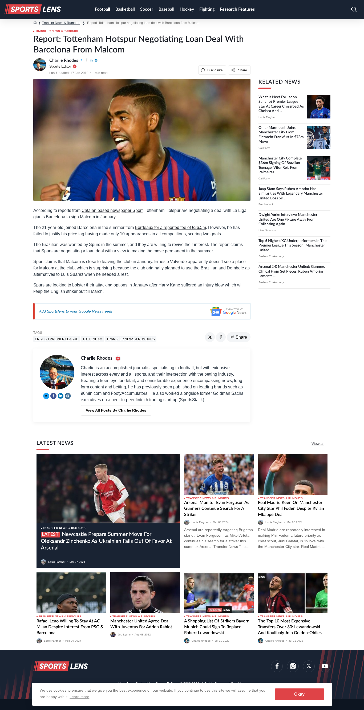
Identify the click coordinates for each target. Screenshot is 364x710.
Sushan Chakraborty (271, 256)
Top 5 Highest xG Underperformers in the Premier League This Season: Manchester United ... (292, 245)
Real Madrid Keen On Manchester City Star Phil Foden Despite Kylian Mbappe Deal (291, 508)
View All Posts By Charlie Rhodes (116, 410)
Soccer (146, 9)
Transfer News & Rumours (61, 23)
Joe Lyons (124, 634)
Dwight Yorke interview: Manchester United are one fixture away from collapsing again (287, 219)
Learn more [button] (79, 697)
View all (318, 443)
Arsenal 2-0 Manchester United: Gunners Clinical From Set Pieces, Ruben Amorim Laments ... (291, 271)
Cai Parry (264, 147)
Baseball (166, 9)
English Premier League (56, 339)
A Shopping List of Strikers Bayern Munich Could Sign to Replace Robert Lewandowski (216, 627)
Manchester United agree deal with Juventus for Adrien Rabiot (141, 624)
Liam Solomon (267, 230)
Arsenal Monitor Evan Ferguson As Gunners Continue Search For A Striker (216, 508)
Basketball (125, 9)
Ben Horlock (265, 204)
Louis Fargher (267, 117)
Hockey (187, 9)
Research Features (237, 9)
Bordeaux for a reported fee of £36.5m (170, 227)
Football (102, 9)
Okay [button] (299, 694)
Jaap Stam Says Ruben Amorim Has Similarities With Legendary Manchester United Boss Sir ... (290, 193)
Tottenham (92, 339)
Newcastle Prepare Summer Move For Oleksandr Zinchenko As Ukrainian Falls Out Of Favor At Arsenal (106, 541)
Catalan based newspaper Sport (112, 210)
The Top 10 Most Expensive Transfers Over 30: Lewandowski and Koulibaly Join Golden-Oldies (290, 627)
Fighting (207, 9)
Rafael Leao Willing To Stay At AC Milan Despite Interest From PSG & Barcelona (70, 627)
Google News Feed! (95, 311)
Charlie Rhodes (201, 640)
